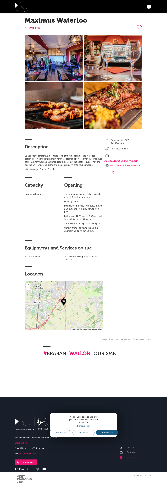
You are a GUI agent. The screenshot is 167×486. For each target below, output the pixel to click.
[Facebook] (107, 173)
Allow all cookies (107, 432)
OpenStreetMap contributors (93, 329)
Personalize (83, 432)
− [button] (28, 288)
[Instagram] (113, 173)
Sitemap (148, 475)
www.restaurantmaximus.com (125, 165)
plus (148, 340)
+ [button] (28, 284)
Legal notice (137, 475)
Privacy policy (83, 426)
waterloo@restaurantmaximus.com (121, 161)
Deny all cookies (60, 432)
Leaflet (74, 329)
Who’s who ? (20, 443)
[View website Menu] (149, 7)
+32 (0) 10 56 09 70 (28, 453)
